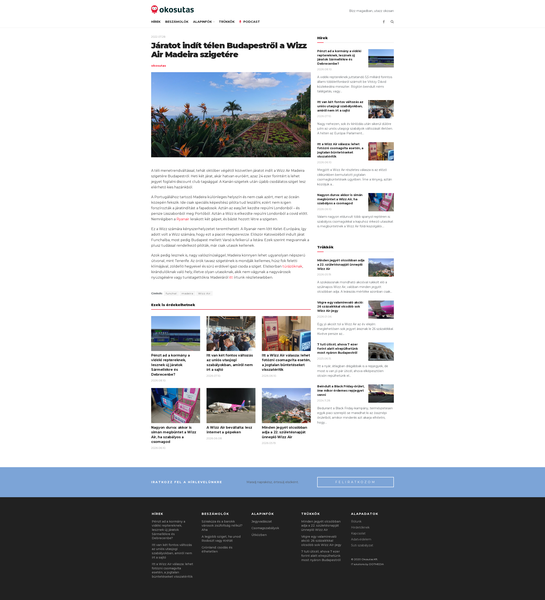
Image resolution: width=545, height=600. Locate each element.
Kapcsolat (358, 533)
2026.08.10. (158, 380)
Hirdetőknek (360, 527)
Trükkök (227, 22)
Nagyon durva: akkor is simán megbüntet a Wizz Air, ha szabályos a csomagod (340, 199)
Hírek (156, 22)
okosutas (158, 65)
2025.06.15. (324, 358)
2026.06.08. (214, 438)
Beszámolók (176, 22)
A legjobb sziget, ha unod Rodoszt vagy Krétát (221, 539)
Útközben (259, 535)
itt (231, 277)
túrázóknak (292, 266)
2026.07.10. (214, 375)
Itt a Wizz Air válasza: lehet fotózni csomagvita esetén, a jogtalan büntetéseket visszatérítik (340, 150)
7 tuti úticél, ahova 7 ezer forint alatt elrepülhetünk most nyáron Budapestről (337, 348)
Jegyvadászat (261, 521)
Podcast (251, 22)
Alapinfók (202, 22)
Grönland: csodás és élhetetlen (217, 550)
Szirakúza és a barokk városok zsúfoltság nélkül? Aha (222, 526)
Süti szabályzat (362, 545)
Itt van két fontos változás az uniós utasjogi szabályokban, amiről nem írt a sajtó (340, 106)
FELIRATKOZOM (355, 482)
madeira (187, 293)
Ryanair (182, 219)
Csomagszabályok (265, 528)
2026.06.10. (269, 375)
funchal (171, 293)
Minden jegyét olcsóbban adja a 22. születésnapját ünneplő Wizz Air (284, 432)
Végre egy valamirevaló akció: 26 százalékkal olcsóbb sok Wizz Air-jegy (340, 307)
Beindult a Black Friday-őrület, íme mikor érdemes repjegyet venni (340, 390)
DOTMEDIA (376, 564)
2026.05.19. (269, 443)
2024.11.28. (324, 400)
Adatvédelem (361, 539)
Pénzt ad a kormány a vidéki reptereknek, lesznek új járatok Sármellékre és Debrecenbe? (170, 365)
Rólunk (356, 521)
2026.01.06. (324, 316)
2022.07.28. (158, 36)
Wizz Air (204, 293)
